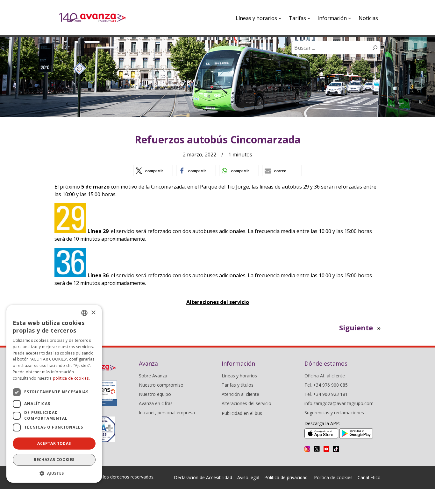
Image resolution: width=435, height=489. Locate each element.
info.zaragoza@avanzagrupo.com (339, 403)
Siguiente (356, 327)
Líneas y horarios (239, 376)
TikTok (336, 449)
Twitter (317, 449)
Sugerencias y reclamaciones (334, 413)
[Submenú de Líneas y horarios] (280, 18)
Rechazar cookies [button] (54, 459)
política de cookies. (71, 378)
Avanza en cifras (156, 403)
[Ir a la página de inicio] (92, 18)
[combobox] (84, 313)
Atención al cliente (240, 394)
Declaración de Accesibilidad (203, 477)
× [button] (93, 312)
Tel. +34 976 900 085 (326, 385)
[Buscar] (375, 48)
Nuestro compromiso (161, 385)
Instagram (307, 449)
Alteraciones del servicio (217, 302)
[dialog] (54, 394)
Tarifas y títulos (237, 385)
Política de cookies (333, 477)
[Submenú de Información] (349, 18)
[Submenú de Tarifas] (308, 18)
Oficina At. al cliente (324, 376)
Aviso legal (248, 477)
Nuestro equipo (155, 394)
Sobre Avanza (153, 376)
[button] (153, 170)
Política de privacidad (286, 477)
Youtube (326, 449)
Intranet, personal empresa (167, 413)
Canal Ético (369, 477)
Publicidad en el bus (242, 413)
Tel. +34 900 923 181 (326, 394)
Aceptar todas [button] (54, 443)
